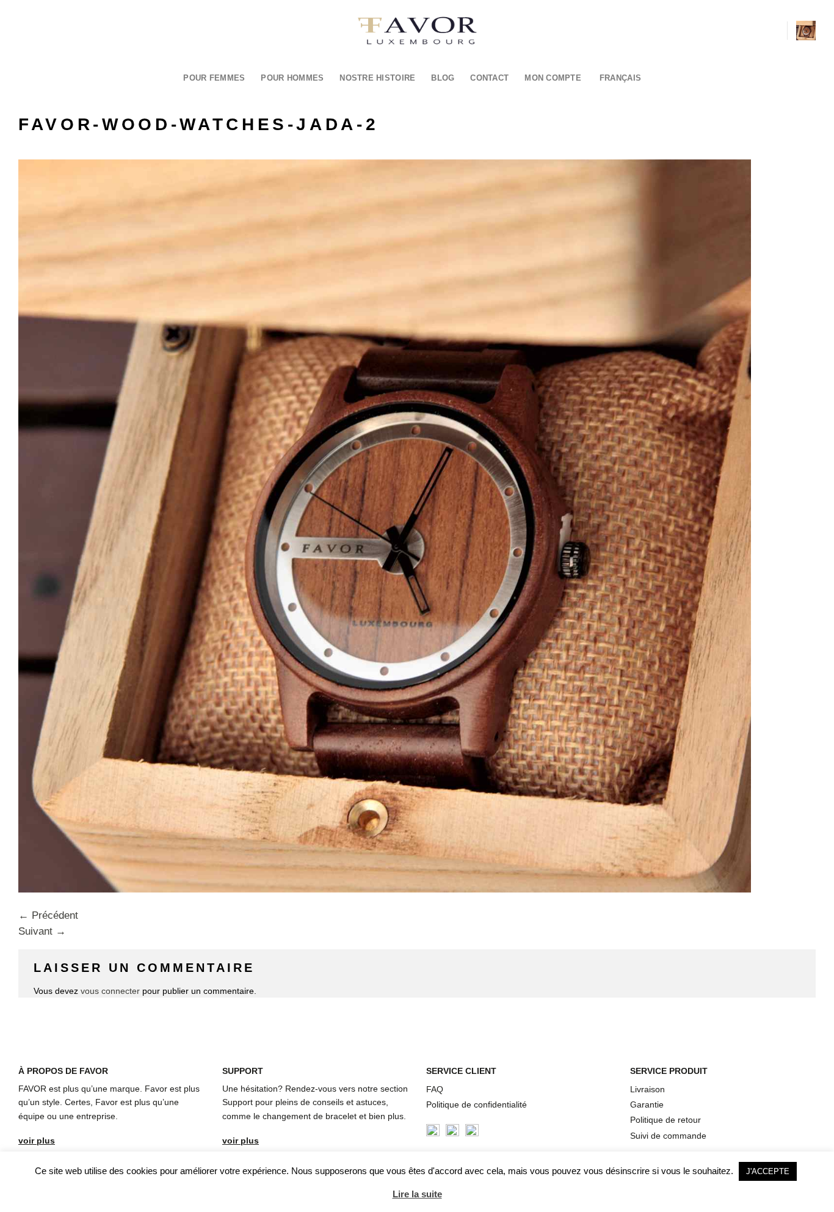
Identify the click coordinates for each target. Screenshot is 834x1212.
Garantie (647, 1104)
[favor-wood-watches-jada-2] (384, 525)
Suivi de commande (668, 1136)
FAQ (434, 1089)
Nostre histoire (377, 77)
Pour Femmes (214, 77)
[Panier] (806, 30)
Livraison (647, 1089)
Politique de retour (665, 1120)
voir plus (36, 1140)
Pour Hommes (292, 77)
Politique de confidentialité (476, 1104)
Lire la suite (417, 1194)
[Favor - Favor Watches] (417, 30)
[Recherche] (773, 30)
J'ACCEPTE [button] (767, 1171)
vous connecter (110, 991)
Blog (442, 77)
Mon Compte (552, 77)
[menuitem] (624, 78)
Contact (489, 77)
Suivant (42, 931)
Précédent (48, 915)
